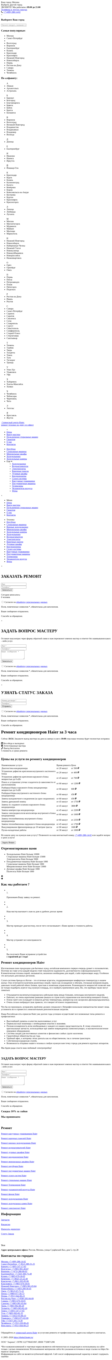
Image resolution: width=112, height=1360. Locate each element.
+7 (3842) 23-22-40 (19, 1279)
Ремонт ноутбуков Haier (12, 1166)
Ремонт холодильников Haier (14, 1199)
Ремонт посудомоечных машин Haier (18, 1171)
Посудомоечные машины (24, 483)
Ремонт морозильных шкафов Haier (17, 1161)
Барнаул (5, 1266)
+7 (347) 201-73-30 (14, 1320)
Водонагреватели (20, 466)
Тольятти (5, 1308)
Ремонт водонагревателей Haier (16, 1148)
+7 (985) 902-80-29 (15, 1306)
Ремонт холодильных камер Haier (16, 1203)
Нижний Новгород (10, 1286)
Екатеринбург (8, 1274)
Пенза (4, 1293)
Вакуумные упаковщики (23, 481)
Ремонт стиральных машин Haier (16, 1180)
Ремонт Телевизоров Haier (13, 1185)
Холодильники (13, 456)
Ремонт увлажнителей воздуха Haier (18, 1189)
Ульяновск (6, 1318)
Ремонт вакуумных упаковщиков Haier (19, 1134)
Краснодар (6, 1281)
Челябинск (6, 1323)
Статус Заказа (7, 1234)
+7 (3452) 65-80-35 (17, 1316)
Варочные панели (20, 471)
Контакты (11, 444)
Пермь (4, 1296)
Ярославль (6, 1325)
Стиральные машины (16, 451)
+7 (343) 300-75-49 (23, 1274)
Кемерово (6, 1279)
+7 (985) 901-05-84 (27, 1286)
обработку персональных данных (31, 602)
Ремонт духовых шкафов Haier (15, 1152)
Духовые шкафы (19, 473)
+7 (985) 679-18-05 (16, 1276)
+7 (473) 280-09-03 (18, 1271)
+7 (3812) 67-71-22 (15, 1291)
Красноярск (7, 1284)
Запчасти (5, 1220)
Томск (4, 1311)
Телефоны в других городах (14, 9)
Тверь (4, 1306)
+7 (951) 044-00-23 (16, 1296)
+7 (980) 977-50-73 (15, 1293)
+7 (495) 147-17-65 (17, 1266)
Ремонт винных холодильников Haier (18, 1143)
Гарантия (11, 439)
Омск (4, 1291)
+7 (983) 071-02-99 (19, 1318)
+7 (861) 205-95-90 (20, 1281)
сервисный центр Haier (26, 1333)
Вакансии (5, 1224)
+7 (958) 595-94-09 (25, 1298)
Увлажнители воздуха (22, 488)
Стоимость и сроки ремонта (14, 751)
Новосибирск (7, 1288)
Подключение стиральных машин (22, 437)
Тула (3, 1313)
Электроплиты (19, 469)
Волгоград (6, 1269)
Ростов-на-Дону (9, 1298)
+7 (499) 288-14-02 (11, 12)
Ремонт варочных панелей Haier (16, 1138)
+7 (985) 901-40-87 (20, 1269)
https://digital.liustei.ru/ (23, 1337)
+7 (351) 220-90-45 (20, 1323)
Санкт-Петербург (9, 1264)
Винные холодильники (17, 527)
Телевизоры (17, 486)
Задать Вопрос (8, 843)
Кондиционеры (19, 476)
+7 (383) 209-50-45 (22, 1288)
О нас (9, 442)
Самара (4, 1301)
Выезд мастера (13, 434)
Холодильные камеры (17, 459)
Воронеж (5, 1271)
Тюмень (5, 1316)
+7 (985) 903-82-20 (18, 1308)
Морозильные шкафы (17, 454)
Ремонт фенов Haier (10, 1194)
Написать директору (10, 1229)
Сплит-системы (19, 478)
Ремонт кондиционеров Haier (14, 1157)
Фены (14, 491)
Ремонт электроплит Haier (13, 1208)
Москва (7, 1239)
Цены (9, 432)
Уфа (3, 1320)
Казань (4, 1276)
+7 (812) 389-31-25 (26, 1264)
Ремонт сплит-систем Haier (13, 1175)
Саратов (5, 1303)
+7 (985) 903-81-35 (14, 1313)
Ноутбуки (11, 449)
